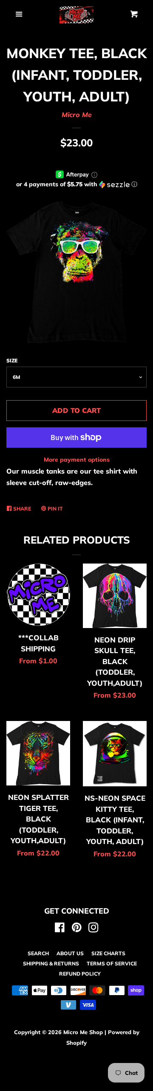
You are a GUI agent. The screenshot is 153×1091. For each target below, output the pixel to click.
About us (70, 953)
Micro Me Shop (83, 1032)
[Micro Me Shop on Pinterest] (76, 929)
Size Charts (108, 953)
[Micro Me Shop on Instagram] (93, 929)
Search (38, 953)
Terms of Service (112, 963)
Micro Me (77, 114)
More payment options (77, 459)
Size (11, 360)
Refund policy (80, 973)
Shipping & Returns (51, 963)
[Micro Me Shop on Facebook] (59, 929)
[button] (76, 184)
